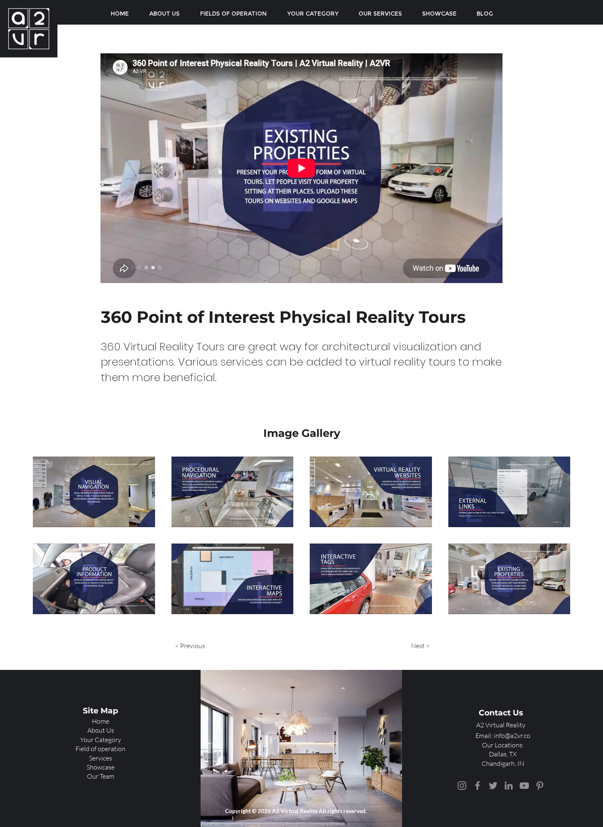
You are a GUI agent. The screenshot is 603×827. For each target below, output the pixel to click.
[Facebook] (477, 785)
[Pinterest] (540, 785)
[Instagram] (462, 785)
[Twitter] (493, 785)
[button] (94, 492)
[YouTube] (524, 785)
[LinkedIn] (508, 785)
